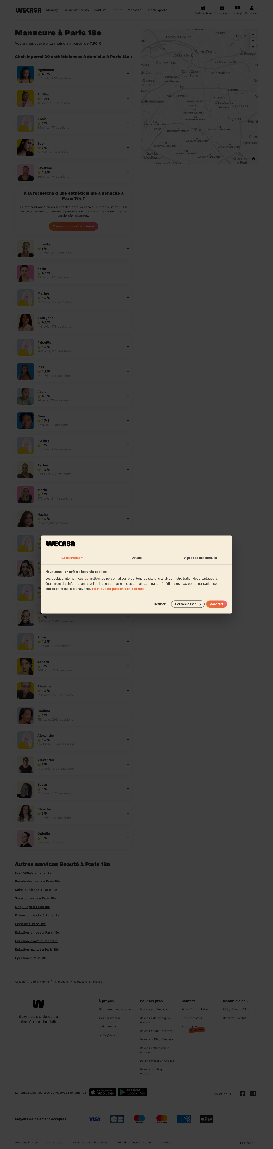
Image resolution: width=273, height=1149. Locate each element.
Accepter (216, 604)
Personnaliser (185, 604)
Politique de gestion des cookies (118, 589)
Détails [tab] (136, 558)
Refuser (160, 604)
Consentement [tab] (72, 558)
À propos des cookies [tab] (200, 558)
